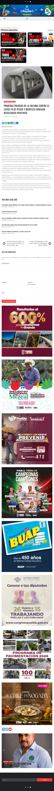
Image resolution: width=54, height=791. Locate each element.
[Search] (49, 19)
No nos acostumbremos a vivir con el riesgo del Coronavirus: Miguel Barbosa (38, 243)
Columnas (6, 761)
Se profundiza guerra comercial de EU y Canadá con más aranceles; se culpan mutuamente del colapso (26, 205)
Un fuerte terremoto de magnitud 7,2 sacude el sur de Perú (16, 231)
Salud (13, 101)
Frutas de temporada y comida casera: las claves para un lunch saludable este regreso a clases (25, 218)
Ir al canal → (50, 30)
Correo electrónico (31, 284)
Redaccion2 (8, 116)
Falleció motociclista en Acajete (9, 212)
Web (3, 293)
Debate (11, 761)
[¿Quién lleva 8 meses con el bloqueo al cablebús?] (27, 750)
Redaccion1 (5, 220)
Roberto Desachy (6, 213)
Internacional (7, 101)
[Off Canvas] (4, 19)
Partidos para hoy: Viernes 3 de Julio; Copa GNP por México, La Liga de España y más (15, 243)
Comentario (6, 263)
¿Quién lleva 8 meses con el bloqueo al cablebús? (17, 764)
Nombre (4, 282)
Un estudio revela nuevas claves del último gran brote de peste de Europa (19, 225)
